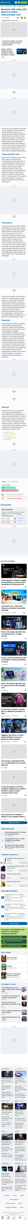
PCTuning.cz (5, 992)
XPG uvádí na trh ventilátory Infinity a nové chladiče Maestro (13, 816)
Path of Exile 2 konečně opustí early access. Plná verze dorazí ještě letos (7, 1081)
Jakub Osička (14, 20)
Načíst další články (14, 822)
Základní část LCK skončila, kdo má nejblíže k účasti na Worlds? (19, 1113)
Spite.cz (4, 999)
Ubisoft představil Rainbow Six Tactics (11, 1018)
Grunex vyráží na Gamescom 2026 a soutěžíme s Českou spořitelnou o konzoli (7, 52)
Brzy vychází (6, 952)
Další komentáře (14, 923)
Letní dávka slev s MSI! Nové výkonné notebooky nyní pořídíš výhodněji (13, 608)
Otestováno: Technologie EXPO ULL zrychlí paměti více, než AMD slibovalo (13, 763)
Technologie (8, 6)
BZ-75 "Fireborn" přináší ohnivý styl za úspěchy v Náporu (7, 1143)
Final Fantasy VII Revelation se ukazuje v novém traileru (11, 996)
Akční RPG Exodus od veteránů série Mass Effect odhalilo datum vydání (20, 1150)
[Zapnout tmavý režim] (19, 2)
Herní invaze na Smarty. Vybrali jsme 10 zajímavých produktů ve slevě (13, 711)
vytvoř (19, 513)
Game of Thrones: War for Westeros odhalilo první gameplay (7, 1112)
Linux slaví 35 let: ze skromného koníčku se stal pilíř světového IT (20, 1095)
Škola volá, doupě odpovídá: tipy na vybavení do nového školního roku (13, 686)
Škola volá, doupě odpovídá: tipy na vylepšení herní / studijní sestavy (13, 634)
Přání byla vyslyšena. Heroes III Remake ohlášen (7, 1088)
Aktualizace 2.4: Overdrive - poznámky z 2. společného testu (7, 1155)
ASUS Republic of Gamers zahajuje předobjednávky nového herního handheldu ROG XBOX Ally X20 (14, 582)
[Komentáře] (17, 18)
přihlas (3, 513)
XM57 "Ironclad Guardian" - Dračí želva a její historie (7, 1149)
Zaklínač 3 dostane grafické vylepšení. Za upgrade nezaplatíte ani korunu (7, 1095)
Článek (14, 6)
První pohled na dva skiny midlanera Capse (20, 1119)
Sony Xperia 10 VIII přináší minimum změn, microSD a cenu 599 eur (20, 1175)
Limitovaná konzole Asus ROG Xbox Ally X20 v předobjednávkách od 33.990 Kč (7, 1182)
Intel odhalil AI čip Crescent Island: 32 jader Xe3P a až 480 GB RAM (11, 989)
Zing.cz (4, 1007)
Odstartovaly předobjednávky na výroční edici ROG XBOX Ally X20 (20, 1089)
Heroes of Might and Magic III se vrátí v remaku (11, 1011)
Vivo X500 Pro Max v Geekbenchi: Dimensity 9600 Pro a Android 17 (20, 1181)
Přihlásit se (24, 2)
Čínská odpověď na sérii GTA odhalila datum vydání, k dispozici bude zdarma (20, 1157)
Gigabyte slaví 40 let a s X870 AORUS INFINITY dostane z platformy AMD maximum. (12, 737)
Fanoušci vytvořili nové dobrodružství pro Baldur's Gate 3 (11, 1004)
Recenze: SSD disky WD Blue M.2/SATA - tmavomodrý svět (22, 6)
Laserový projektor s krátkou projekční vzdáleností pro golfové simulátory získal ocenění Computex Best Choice (13, 790)
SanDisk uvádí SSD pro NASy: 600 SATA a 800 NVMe (7, 1189)
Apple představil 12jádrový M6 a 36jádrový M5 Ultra (6, 1175)
